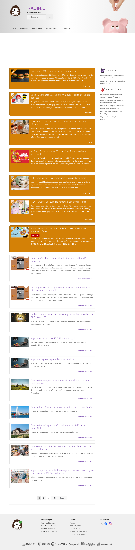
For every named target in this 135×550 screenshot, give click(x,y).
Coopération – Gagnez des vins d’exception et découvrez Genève (62, 407)
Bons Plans (24, 29)
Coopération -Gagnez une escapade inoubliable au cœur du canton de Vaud (60, 382)
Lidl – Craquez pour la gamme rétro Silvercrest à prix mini (59, 177)
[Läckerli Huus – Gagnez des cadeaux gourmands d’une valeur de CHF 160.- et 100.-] (20, 317)
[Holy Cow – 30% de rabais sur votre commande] (20, 76)
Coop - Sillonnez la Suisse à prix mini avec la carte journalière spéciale (60, 96)
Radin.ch (38, 8)
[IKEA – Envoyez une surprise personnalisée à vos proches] (20, 207)
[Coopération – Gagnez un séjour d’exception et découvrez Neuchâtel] (20, 431)
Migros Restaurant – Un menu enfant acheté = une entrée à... (112, 77)
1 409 (54, 498)
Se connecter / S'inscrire (49, 531)
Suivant (62, 498)
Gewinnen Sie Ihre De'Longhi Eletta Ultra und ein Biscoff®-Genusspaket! (59, 259)
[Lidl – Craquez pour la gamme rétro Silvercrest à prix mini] (20, 183)
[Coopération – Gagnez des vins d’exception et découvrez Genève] (20, 412)
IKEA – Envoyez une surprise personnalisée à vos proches (58, 201)
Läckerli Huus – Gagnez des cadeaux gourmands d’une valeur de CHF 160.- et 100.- (62, 316)
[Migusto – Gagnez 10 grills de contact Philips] (20, 363)
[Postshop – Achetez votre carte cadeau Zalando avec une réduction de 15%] (20, 127)
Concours (12, 29)
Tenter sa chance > (85, 279)
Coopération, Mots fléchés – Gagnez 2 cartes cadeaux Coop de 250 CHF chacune (61, 448)
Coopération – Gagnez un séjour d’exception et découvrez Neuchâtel (59, 427)
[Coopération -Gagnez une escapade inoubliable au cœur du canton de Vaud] (20, 384)
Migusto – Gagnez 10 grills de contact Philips (52, 359)
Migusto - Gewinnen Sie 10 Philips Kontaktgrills (53, 338)
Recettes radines (52, 29)
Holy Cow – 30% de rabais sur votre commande (53, 70)
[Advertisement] (67, 53)
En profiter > (87, 86)
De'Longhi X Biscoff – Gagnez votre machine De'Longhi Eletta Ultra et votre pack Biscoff (60, 289)
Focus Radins (37, 29)
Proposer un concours (48, 529)
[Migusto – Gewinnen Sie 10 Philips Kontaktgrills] (20, 342)
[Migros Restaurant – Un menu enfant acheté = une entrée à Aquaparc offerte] (20, 232)
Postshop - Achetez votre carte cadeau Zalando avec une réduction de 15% (58, 123)
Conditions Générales (48, 523)
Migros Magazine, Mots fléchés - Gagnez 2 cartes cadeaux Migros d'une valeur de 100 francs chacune (62, 472)
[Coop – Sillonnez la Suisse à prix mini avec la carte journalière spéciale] (20, 98)
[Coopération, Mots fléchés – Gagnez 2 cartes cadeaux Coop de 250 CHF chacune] (20, 450)
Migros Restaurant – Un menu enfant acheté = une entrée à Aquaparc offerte (59, 230)
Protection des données (48, 526)
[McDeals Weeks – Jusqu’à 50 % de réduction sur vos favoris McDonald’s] (20, 156)
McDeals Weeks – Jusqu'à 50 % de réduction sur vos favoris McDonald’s (59, 153)
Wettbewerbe (67, 29)
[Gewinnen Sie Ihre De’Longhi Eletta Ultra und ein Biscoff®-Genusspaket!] (20, 263)
